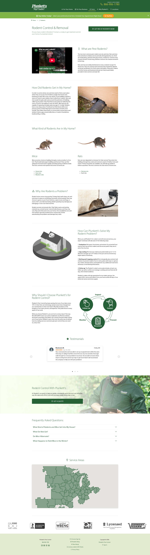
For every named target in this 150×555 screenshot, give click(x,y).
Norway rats (84, 171)
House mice (38, 171)
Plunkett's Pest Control (104, 542)
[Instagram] (46, 545)
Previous (31, 356)
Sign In (105, 545)
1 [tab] (72, 371)
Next (118, 356)
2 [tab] (75, 371)
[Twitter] (44, 545)
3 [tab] (77, 371)
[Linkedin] (49, 545)
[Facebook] (42, 545)
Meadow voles (39, 175)
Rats (80, 156)
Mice (34, 156)
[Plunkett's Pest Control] (39, 7)
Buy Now (109, 16)
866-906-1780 (45, 542)
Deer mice (38, 173)
